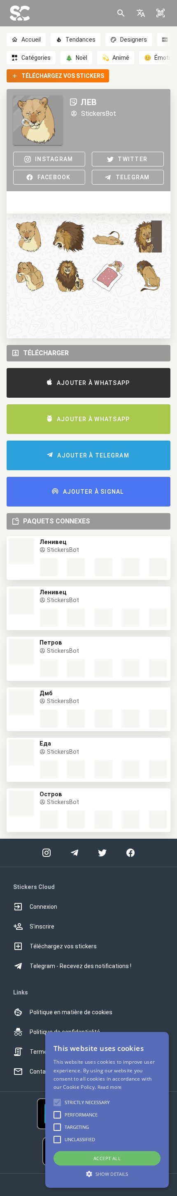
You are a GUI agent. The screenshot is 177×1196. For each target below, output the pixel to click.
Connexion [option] (43, 906)
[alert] (107, 1110)
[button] (141, 13)
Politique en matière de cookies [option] (71, 1012)
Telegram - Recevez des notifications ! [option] (80, 966)
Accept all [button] (107, 1158)
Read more (110, 1087)
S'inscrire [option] (42, 926)
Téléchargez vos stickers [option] (63, 946)
